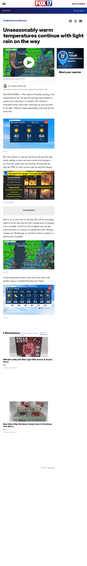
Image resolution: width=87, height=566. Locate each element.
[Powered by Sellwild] (51, 468)
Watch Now (78, 4)
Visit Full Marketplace (44, 333)
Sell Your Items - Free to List (29, 334)
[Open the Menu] (4, 4)
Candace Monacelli (18, 86)
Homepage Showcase (15, 21)
